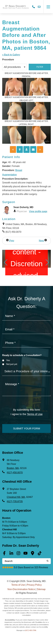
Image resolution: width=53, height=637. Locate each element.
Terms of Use (35, 414)
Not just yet (11, 364)
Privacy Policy (34, 585)
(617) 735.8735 (15, 501)
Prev (11, 240)
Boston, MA (13, 468)
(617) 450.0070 (15, 472)
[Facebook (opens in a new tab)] (4, 554)
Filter (40, 67)
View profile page (38, 211)
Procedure (8, 59)
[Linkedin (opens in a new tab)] (11, 554)
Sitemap (41, 589)
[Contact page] (33, 149)
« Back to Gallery (11, 54)
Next (41, 240)
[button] (6, 262)
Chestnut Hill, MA (16, 497)
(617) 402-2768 (30, 630)
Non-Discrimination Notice (21, 589)
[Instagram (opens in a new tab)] (18, 554)
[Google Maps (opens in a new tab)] (32, 554)
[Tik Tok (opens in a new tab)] (40, 554)
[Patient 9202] (40, 149)
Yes (8, 360)
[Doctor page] (26, 149)
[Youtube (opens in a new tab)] (25, 554)
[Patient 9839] (13, 149)
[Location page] (20, 149)
